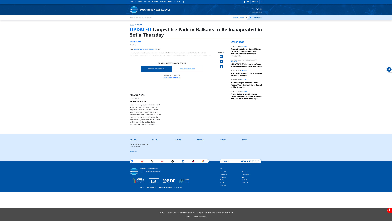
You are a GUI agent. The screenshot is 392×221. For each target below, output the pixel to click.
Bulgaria (133, 2)
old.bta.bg (245, 182)
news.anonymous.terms (172, 77)
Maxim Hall (245, 172)
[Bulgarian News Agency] (134, 171)
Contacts (244, 180)
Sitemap (142, 187)
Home (132, 25)
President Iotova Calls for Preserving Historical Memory (246, 74)
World (140, 2)
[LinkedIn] (183, 161)
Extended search (238, 18)
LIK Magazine (246, 174)
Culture (162, 2)
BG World (177, 2)
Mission (222, 180)
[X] (173, 161)
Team (243, 177)
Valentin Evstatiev (135, 41)
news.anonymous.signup (156, 69)
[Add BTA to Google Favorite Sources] (204, 161)
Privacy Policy (151, 187)
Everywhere (258, 18)
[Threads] (153, 161)
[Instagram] (142, 161)
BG (261, 2)
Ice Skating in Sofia (138, 101)
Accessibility (178, 187)
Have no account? (257, 12)
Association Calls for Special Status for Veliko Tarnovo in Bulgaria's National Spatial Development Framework (246, 52)
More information (200, 216)
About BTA (223, 172)
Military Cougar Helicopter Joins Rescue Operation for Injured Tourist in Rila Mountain (246, 85)
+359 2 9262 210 (250, 161)
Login (258, 9)
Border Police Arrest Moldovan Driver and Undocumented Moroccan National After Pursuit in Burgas (246, 96)
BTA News (223, 177)
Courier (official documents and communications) (139, 145)
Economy (155, 2)
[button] (183, 2)
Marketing (223, 185)
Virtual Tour (223, 174)
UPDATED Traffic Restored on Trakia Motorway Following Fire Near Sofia (246, 65)
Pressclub (255, 2)
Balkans (147, 2)
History (222, 182)
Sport (170, 2)
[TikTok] (194, 161)
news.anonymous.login (187, 69)
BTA (248, 2)
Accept (187, 216)
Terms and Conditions (165, 187)
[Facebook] (132, 161)
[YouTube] (163, 161)
